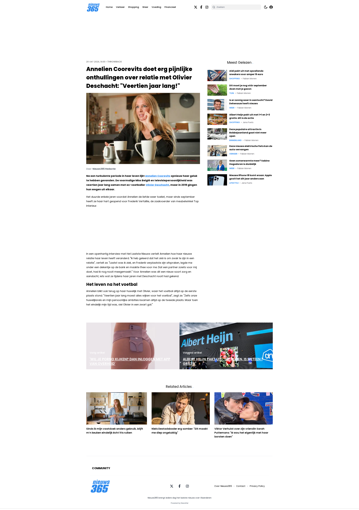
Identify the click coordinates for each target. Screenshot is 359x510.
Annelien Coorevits (157, 176)
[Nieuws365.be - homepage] (93, 7)
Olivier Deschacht (157, 185)
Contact (240, 486)
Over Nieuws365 (223, 486)
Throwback (114, 61)
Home (109, 7)
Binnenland (235, 140)
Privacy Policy (257, 486)
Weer (145, 7)
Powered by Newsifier (179, 503)
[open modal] (271, 7)
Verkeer (120, 7)
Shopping (133, 7)
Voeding (156, 7)
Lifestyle (234, 183)
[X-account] (195, 7)
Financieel (170, 7)
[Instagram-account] (207, 7)
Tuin (231, 93)
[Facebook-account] (201, 7)
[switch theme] (266, 7)
